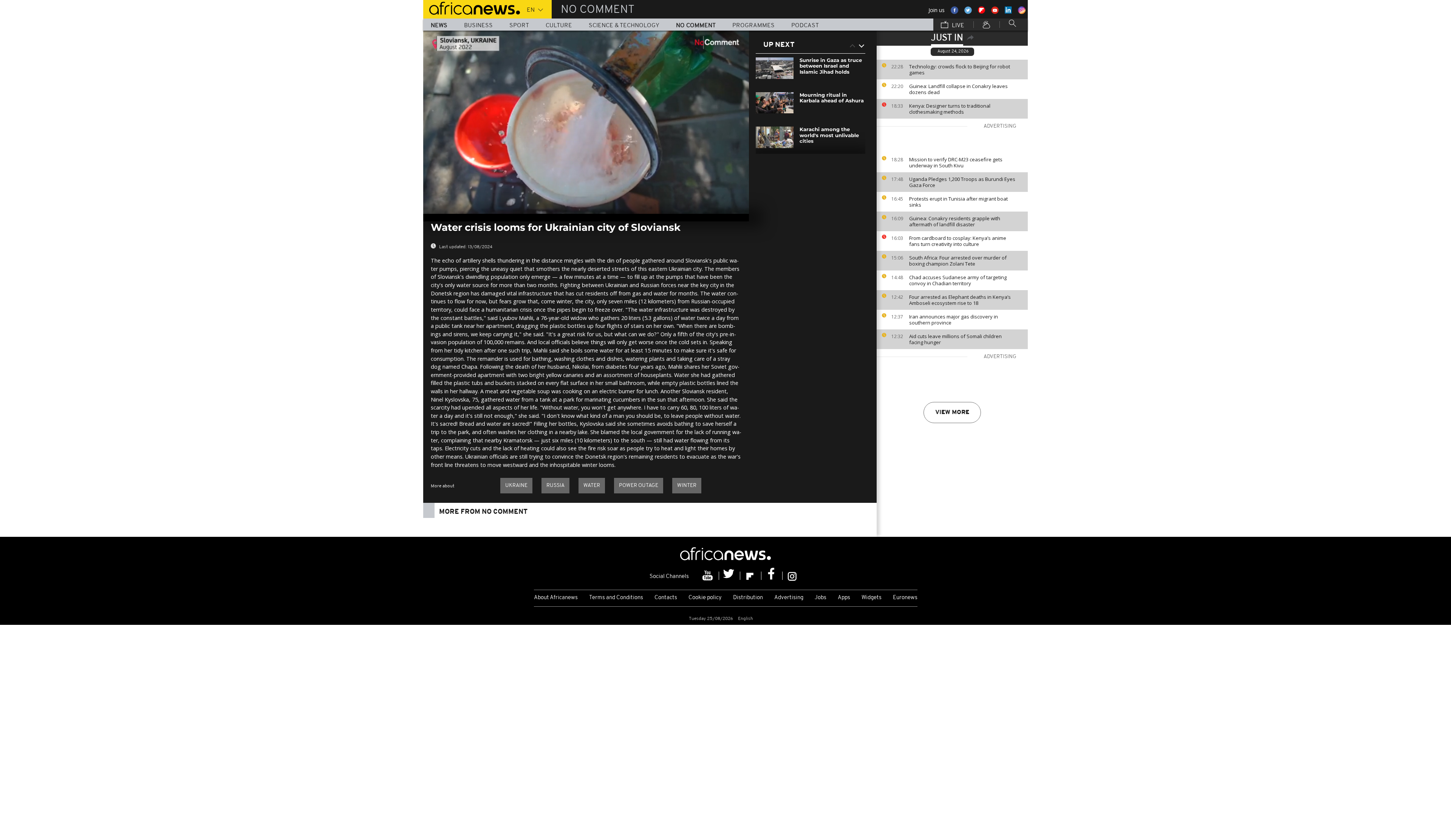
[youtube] (708, 576)
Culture (559, 26)
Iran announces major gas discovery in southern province (953, 320)
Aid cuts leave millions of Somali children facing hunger (955, 339)
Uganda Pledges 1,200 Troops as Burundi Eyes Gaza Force (962, 182)
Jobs (820, 598)
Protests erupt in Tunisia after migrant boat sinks (958, 202)
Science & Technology (624, 26)
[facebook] (772, 576)
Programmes (753, 26)
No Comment (696, 26)
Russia (555, 485)
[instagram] (792, 576)
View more (952, 413)
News (439, 26)
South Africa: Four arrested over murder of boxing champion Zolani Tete (958, 261)
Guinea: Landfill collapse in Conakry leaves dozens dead (958, 89)
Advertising (788, 598)
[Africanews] (471, 7)
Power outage (638, 485)
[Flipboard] (750, 576)
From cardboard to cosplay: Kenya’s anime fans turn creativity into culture (957, 241)
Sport (519, 26)
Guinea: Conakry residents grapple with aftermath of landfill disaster (954, 221)
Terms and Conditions (616, 598)
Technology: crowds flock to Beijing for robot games (959, 69)
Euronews (905, 598)
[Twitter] (729, 576)
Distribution (748, 598)
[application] (586, 122)
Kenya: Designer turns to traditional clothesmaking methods (949, 109)
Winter (686, 485)
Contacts (665, 598)
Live (957, 26)
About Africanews (556, 598)
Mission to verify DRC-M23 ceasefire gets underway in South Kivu (955, 162)
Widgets (872, 598)
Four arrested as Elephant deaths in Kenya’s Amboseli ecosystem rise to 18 (960, 300)
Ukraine (516, 485)
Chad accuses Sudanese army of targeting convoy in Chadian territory (958, 280)
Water (591, 485)
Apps (844, 598)
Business (478, 26)
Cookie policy (705, 598)
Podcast (805, 26)
